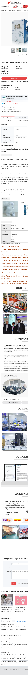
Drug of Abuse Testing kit (6, 627)
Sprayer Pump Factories (22, 654)
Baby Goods (19, 10)
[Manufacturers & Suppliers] (14, 2)
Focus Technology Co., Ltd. (18, 669)
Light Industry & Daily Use (10, 10)
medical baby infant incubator (8, 624)
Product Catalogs (22, 621)
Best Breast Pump (21, 658)
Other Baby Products (7, 644)
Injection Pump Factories (8, 658)
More (2, 664)
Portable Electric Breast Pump (9, 661)
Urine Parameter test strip (20, 629)
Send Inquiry (14, 78)
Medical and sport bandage (7, 629)
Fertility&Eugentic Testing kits (21, 627)
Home (2, 10)
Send (14, 583)
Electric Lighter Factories (8, 654)
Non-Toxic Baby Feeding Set (9, 648)
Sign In (3, 111)
